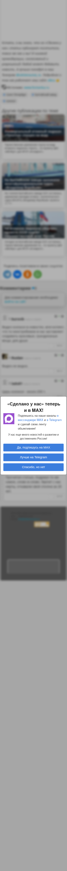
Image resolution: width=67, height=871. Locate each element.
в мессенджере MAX (38, 417)
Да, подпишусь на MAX (33, 447)
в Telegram (54, 419)
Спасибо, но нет (33, 467)
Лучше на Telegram (33, 457)
